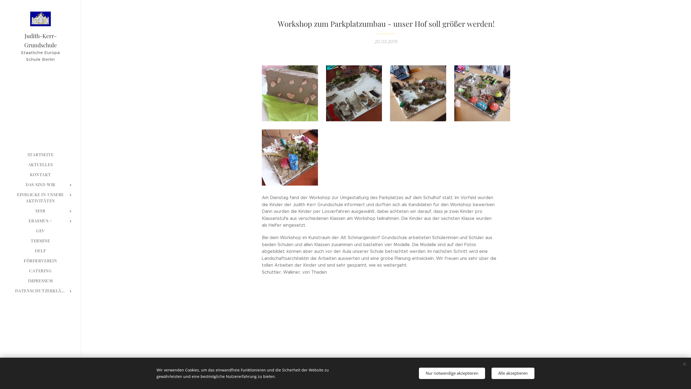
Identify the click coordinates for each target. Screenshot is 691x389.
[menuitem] (40, 155)
